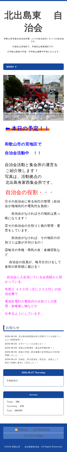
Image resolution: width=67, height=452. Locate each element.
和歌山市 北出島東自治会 (26, 447)
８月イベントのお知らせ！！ (32, 344)
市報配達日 (12, 380)
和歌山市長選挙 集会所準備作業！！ (36, 348)
